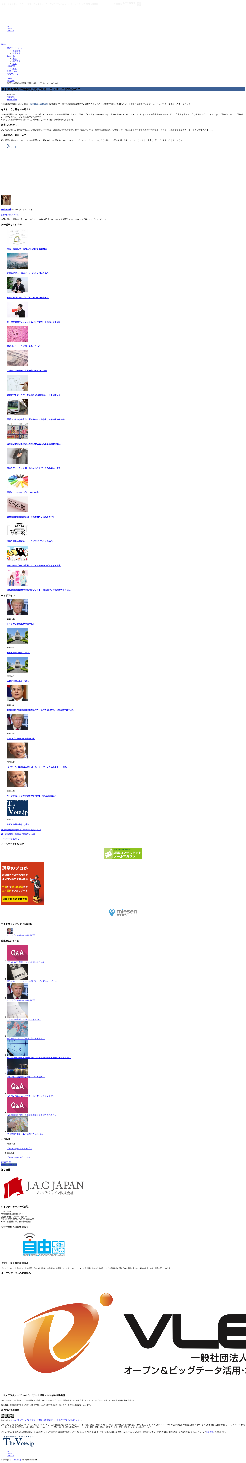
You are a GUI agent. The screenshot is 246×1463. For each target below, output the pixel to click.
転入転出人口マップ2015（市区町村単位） (26, 1039)
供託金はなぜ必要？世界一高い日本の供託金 (27, 371)
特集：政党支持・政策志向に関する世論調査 (27, 249)
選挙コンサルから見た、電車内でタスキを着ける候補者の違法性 (36, 419)
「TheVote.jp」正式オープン (19, 1149)
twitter (9, 28)
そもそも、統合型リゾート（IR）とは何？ (26, 1077)
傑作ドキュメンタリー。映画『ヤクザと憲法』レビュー (32, 981)
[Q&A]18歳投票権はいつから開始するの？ (26, 962)
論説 (15, 69)
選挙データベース (15, 48)
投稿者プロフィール (10, 215)
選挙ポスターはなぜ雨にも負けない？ (24, 346)
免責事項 (209, 1432)
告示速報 (16, 51)
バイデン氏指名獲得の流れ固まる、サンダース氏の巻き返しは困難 (37, 767)
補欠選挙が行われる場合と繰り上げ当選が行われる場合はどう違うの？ (39, 1058)
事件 (15, 58)
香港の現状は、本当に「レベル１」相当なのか (28, 273)
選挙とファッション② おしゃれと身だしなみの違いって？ (34, 468)
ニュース (11, 56)
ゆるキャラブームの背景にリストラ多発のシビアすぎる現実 (34, 566)
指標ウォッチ (13, 74)
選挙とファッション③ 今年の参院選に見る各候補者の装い (34, 444)
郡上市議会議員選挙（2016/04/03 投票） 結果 (21, 830)
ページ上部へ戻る (9, 1164)
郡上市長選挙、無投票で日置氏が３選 (18, 834)
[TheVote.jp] (19, 20)
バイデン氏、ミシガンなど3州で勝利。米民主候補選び (31, 796)
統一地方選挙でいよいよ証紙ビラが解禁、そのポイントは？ (34, 322)
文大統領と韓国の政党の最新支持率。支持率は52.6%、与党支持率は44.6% (40, 710)
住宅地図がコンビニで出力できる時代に (25, 1134)
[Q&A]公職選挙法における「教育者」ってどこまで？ (31, 1096)
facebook (10, 30)
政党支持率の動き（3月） (18, 653)
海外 (15, 64)
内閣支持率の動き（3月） (18, 681)
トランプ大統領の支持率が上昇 (21, 739)
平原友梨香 (12, 99)
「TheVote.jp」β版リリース (19, 1157)
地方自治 (16, 61)
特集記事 (11, 66)
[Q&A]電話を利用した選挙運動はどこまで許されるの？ (32, 1115)
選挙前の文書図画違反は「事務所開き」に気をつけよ (31, 517)
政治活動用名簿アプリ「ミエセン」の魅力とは (28, 298)
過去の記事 (6, 1162)
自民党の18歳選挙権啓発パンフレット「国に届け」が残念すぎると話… (39, 590)
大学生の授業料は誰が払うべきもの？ (24, 1019)
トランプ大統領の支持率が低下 (21, 624)
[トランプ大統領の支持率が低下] (10, 933)
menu (3, 44)
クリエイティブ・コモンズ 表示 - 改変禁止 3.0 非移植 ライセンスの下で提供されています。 (46, 1420)
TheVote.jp (17, 1460)
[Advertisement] (34, 38)
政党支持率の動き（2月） (18, 824)
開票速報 (16, 53)
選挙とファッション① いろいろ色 (23, 492)
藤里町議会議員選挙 (39, 104)
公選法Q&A (12, 71)
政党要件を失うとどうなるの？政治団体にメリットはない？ (34, 395)
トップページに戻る (10, 839)
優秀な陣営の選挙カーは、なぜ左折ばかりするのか (30, 541)
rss (8, 26)
